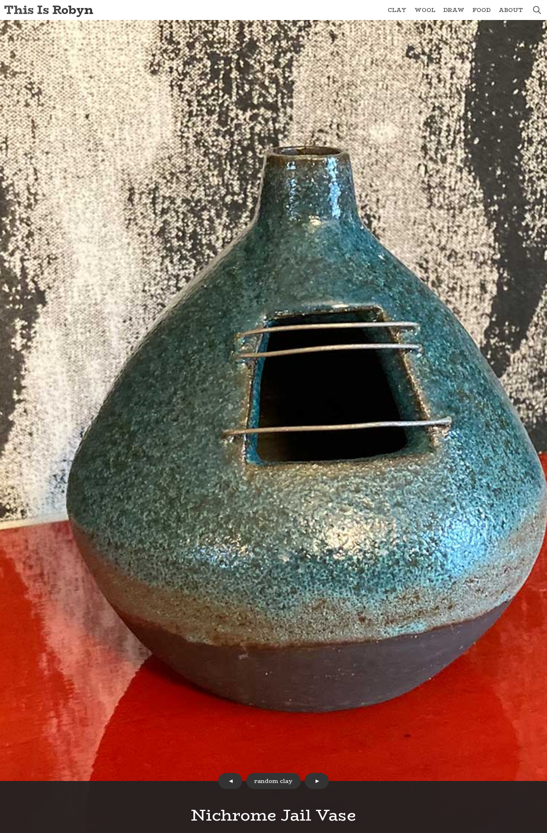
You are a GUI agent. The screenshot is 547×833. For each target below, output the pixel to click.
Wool (424, 10)
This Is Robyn (48, 9)
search (537, 10)
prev (230, 781)
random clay (273, 781)
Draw (454, 10)
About (511, 10)
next (317, 781)
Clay (397, 10)
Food (482, 10)
